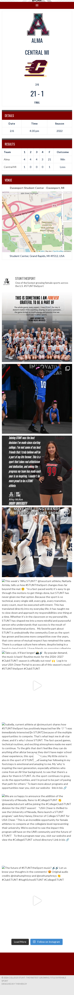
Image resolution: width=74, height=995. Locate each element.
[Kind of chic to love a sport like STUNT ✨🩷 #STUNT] (37, 542)
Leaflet (42, 251)
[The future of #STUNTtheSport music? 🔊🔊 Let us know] (37, 901)
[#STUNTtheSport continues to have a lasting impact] (37, 470)
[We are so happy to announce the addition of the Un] (37, 829)
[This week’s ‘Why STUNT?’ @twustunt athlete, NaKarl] (37, 614)
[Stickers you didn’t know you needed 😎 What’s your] (37, 399)
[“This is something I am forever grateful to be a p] (37, 327)
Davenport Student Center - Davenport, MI (37, 187)
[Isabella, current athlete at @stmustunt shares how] (37, 757)
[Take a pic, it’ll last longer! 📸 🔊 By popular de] (37, 685)
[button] (37, 218)
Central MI (10, 166)
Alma (7, 159)
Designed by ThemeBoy (14, 984)
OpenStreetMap (58, 251)
